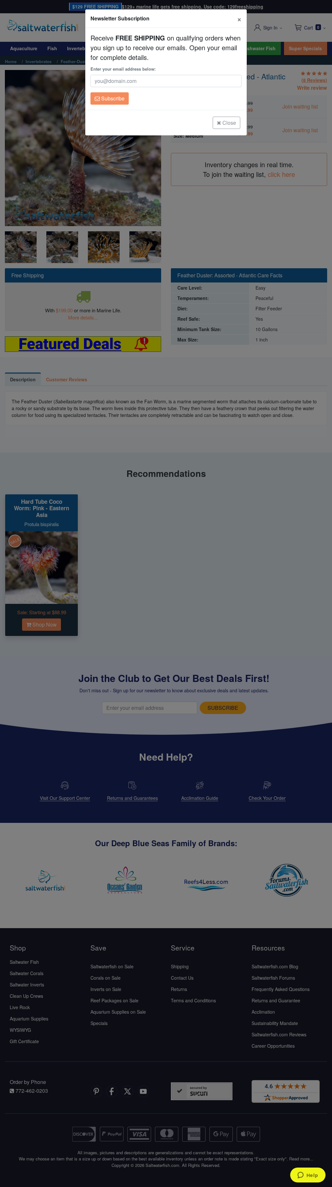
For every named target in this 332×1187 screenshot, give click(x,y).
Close (228, 122)
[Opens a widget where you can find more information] (308, 1176)
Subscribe (112, 98)
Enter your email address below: (123, 69)
